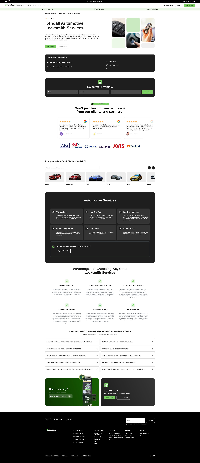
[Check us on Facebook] (6, 1)
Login (142, 435)
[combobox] (61, 92)
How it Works (128, 435)
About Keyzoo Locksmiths (98, 434)
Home (47, 13)
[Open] (76, 92)
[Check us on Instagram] (9, 1)
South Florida (61, 13)
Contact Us (97, 439)
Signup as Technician (115, 435)
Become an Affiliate (114, 433)
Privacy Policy (74, 455)
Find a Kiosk (128, 433)
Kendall (69, 13)
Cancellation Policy (85, 455)
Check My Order (144, 433)
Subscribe (150, 420)
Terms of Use (65, 455)
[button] (72, 342)
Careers (111, 440)
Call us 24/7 (64, 46)
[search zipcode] (69, 396)
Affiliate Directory (129, 437)
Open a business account (116, 437)
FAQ (95, 441)
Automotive (76, 13)
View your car (147, 92)
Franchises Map (98, 437)
